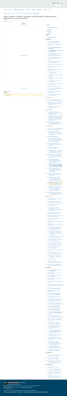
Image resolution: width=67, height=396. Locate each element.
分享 (6, 19)
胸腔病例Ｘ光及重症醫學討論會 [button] (19, 9)
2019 (14, 13)
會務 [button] (5, 9)
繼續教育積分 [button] (39, 9)
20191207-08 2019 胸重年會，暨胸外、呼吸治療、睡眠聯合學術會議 (27, 13)
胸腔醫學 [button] (27, 9)
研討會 (12, 13)
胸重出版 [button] (33, 9)
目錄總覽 (8, 13)
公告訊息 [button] (45, 9)
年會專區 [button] (9, 9)
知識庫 (5, 13)
